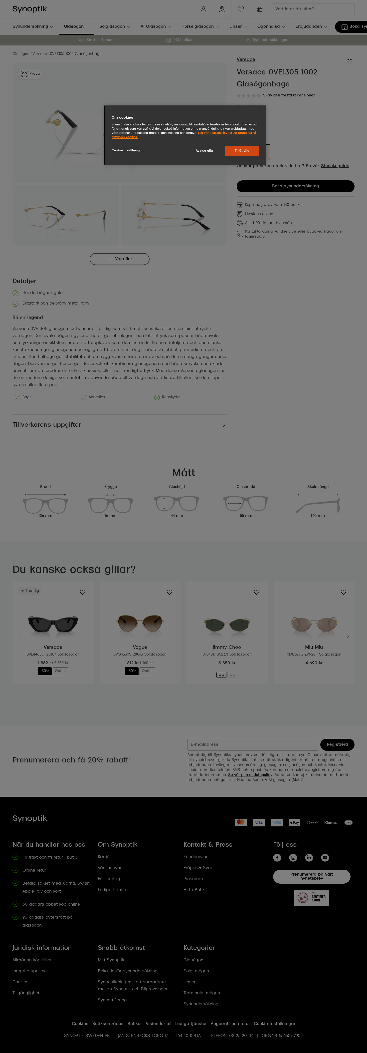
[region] (185, 135)
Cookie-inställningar (127, 150)
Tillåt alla (242, 150)
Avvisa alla (204, 150)
